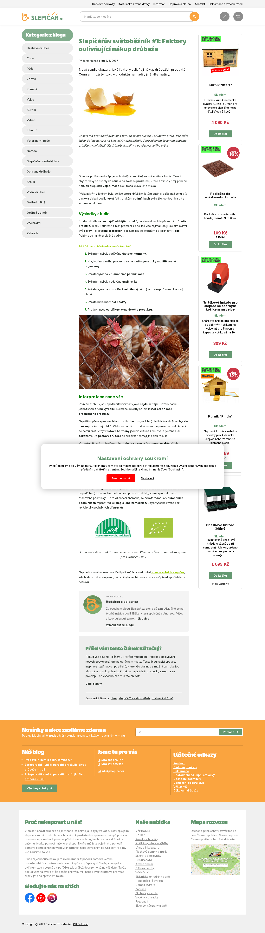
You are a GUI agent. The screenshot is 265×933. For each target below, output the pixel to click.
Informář (159, 4)
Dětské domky (144, 868)
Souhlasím (119, 478)
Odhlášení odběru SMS (188, 783)
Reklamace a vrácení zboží (226, 4)
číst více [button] (143, 618)
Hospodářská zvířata (149, 881)
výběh (31, 120)
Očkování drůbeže (185, 790)
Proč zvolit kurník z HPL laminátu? (48, 760)
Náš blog (33, 752)
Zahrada (32, 233)
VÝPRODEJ (142, 831)
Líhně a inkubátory (147, 847)
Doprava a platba (180, 4)
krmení (32, 89)
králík (31, 182)
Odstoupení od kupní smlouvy (194, 775)
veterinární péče (38, 140)
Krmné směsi (144, 864)
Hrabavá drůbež (38, 48)
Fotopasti (141, 901)
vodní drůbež (36, 192)
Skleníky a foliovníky (148, 855)
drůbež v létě (36, 202)
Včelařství (141, 872)
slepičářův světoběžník (43, 161)
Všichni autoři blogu (120, 625)
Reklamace (181, 771)
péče (30, 68)
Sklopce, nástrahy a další (151, 905)
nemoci (32, 151)
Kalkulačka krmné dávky (134, 4)
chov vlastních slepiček (167, 572)
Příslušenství (143, 860)
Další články (94, 684)
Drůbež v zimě (37, 212)
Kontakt (199, 4)
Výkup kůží (180, 786)
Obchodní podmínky (187, 779)
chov (30, 58)
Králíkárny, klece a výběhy (151, 843)
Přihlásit (229, 732)
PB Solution (80, 924)
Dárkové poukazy (103, 4)
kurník (31, 110)
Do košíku (220, 134)
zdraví (31, 79)
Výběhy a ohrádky (146, 897)
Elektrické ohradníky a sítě (152, 876)
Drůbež (140, 835)
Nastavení (147, 478)
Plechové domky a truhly (151, 851)
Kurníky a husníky (146, 839)
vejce (30, 99)
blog (102, 60)
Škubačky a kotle (146, 893)
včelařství (34, 223)
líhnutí (31, 130)
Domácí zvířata (145, 885)
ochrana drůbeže (38, 171)
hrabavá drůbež (162, 698)
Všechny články (37, 788)
